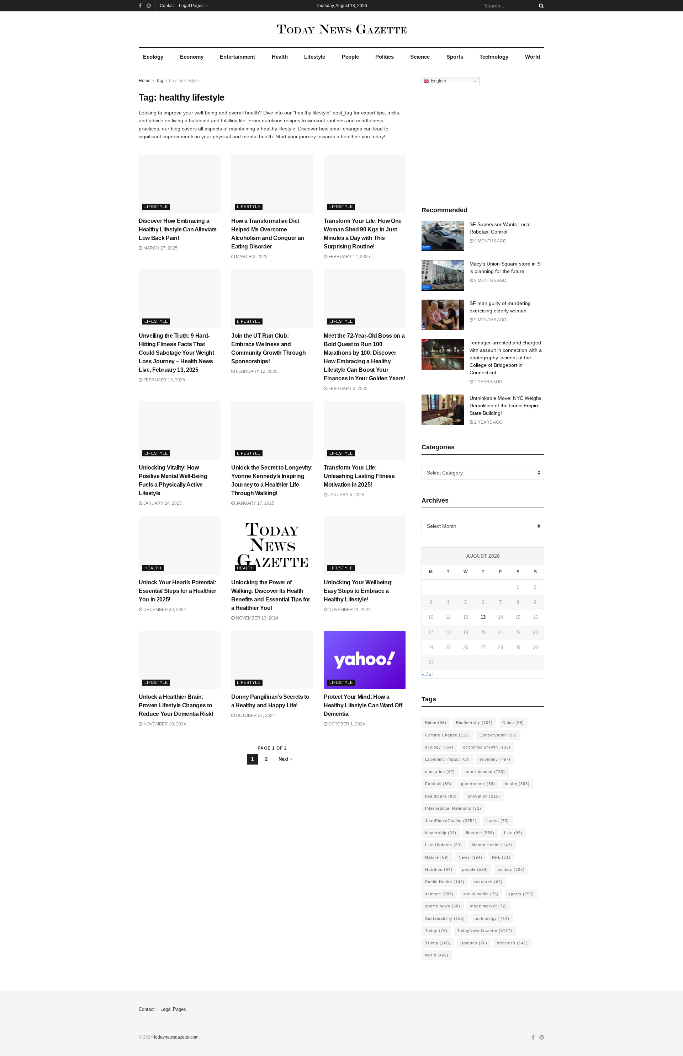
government (478, 784)
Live (513, 833)
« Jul (427, 674)
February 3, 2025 (347, 388)
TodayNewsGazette (484, 930)
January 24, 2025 (162, 503)
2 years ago (487, 381)
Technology (494, 57)
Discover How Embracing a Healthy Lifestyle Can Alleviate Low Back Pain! (178, 229)
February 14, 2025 (348, 256)
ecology (439, 747)
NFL (501, 857)
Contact (167, 5)
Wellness (512, 943)
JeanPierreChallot (451, 821)
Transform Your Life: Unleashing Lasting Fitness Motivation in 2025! (359, 476)
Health (280, 57)
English (437, 81)
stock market (488, 906)
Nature (437, 857)
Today (436, 930)
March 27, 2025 (160, 248)
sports (521, 894)
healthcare (441, 796)
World (532, 57)
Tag (159, 80)
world (437, 955)
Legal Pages (191, 5)
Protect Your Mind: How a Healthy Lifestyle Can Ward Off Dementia (363, 705)
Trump (438, 943)
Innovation (483, 796)
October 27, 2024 (255, 715)
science (439, 894)
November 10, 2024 (164, 724)
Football (438, 784)
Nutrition (438, 869)
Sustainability (445, 918)
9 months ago (489, 240)
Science (420, 57)
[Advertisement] (483, 144)
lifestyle (480, 833)
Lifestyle (314, 57)
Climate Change (447, 735)
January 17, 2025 (254, 503)
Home (144, 80)
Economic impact (447, 759)
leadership (440, 833)
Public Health (445, 882)
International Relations (453, 808)
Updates (473, 943)
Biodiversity (474, 722)
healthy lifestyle (184, 80)
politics (511, 869)
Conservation (498, 735)
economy (495, 759)
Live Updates (443, 845)
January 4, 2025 (345, 494)
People (350, 57)
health (517, 784)
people (475, 869)
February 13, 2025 (163, 379)
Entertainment (237, 57)
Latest (497, 821)
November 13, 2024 (257, 618)
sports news (442, 906)
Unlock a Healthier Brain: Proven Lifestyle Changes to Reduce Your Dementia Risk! (176, 705)
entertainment (485, 772)
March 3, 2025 (251, 256)
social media (481, 894)
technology (492, 918)
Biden (435, 722)
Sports (454, 57)
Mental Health (492, 845)
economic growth (486, 747)
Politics (384, 57)
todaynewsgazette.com (176, 1037)
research (488, 882)
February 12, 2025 (256, 371)
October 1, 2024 (346, 724)
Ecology (153, 57)
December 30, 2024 (164, 609)
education (440, 772)
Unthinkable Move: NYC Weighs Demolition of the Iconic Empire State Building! (505, 405)
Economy (191, 57)
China (513, 722)
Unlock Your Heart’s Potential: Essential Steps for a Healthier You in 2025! (177, 590)
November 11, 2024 (349, 609)
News (470, 857)
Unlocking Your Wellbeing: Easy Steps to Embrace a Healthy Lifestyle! (358, 590)
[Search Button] (540, 5)
